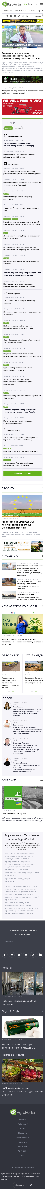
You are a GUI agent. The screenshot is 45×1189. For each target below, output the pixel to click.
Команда (22, 1142)
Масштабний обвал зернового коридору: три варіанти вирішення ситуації (29, 597)
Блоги (32, 11)
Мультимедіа (22, 1137)
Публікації (22, 1124)
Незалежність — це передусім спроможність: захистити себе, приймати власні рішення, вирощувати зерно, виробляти (30, 570)
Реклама (22, 1146)
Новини (22, 1119)
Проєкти (22, 1133)
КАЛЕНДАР (9, 779)
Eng (30, 4)
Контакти (22, 1151)
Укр (25, 4)
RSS (22, 1155)
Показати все (20, 474)
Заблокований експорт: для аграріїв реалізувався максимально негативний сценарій (29, 585)
